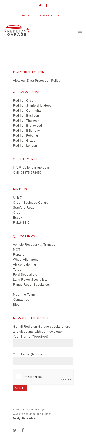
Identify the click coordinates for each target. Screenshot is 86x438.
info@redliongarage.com (31, 167)
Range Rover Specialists (31, 284)
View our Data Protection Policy (36, 80)
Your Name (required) (30, 336)
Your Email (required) (30, 354)
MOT (16, 249)
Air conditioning (24, 264)
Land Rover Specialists (30, 279)
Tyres (17, 269)
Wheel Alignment (25, 259)
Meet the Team (24, 294)
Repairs (19, 254)
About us (28, 15)
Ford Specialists (25, 274)
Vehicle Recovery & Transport (35, 244)
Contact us (21, 299)
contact (46, 15)
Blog (61, 15)
